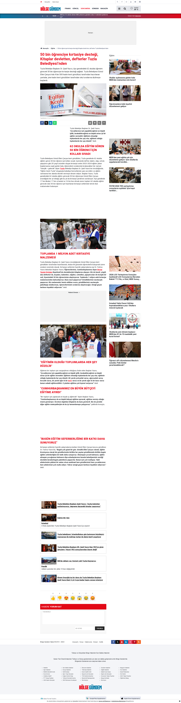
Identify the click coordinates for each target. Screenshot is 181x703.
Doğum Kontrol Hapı (68, 676)
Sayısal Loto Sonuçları (87, 674)
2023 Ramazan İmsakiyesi (70, 680)
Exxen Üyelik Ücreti (86, 672)
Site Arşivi (103, 680)
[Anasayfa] (41, 2)
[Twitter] (46, 123)
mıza (108, 701)
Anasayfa (45, 48)
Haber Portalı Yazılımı (49, 698)
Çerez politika (103, 701)
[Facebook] (42, 123)
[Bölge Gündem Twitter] (117, 2)
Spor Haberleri (46, 670)
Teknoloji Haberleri (86, 670)
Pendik (44, 566)
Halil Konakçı (66, 672)
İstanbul (44, 523)
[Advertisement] (54, 139)
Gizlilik (101, 642)
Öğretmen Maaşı (124, 678)
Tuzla (62, 168)
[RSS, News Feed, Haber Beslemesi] (139, 642)
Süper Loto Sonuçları (106, 674)
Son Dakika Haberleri (68, 667)
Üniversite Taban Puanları (107, 676)
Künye (81, 642)
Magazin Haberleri (124, 667)
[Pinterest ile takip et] (134, 642)
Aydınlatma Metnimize (118, 701)
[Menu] (119, 8)
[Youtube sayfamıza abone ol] (122, 642)
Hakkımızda (88, 642)
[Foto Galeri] (140, 2)
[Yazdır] (90, 123)
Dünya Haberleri (67, 670)
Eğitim (53, 48)
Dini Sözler (123, 674)
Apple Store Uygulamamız (132, 698)
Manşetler (47, 2)
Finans (68, 8)
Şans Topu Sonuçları (68, 674)
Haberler (45, 667)
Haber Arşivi (55, 2)
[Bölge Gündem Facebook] (122, 2)
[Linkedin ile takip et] (126, 642)
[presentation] (42, 16)
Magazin (104, 8)
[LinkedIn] (50, 123)
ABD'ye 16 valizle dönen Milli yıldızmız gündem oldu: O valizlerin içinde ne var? (84, 16)
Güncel (75, 8)
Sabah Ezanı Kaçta (106, 672)
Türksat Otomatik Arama (69, 678)
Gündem (95, 8)
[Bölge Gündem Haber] (50, 8)
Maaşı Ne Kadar (105, 678)
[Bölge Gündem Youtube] (131, 2)
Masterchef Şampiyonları (88, 678)
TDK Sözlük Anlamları (87, 676)
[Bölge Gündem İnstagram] (126, 2)
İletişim (95, 642)
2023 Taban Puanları (125, 676)
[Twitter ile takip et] (117, 642)
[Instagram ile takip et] (130, 642)
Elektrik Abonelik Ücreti (49, 672)
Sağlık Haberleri (105, 670)
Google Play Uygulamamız (97, 698)
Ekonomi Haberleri (86, 667)
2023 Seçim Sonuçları (49, 680)
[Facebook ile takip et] (113, 642)
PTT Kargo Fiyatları (48, 678)
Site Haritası (85, 680)
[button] (95, 123)
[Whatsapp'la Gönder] (55, 123)
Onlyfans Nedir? (47, 676)
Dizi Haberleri (123, 670)
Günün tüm (134, 16)
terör (70, 381)
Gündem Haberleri (105, 667)
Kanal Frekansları (124, 672)
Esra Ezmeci (46, 674)
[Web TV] (135, 2)
